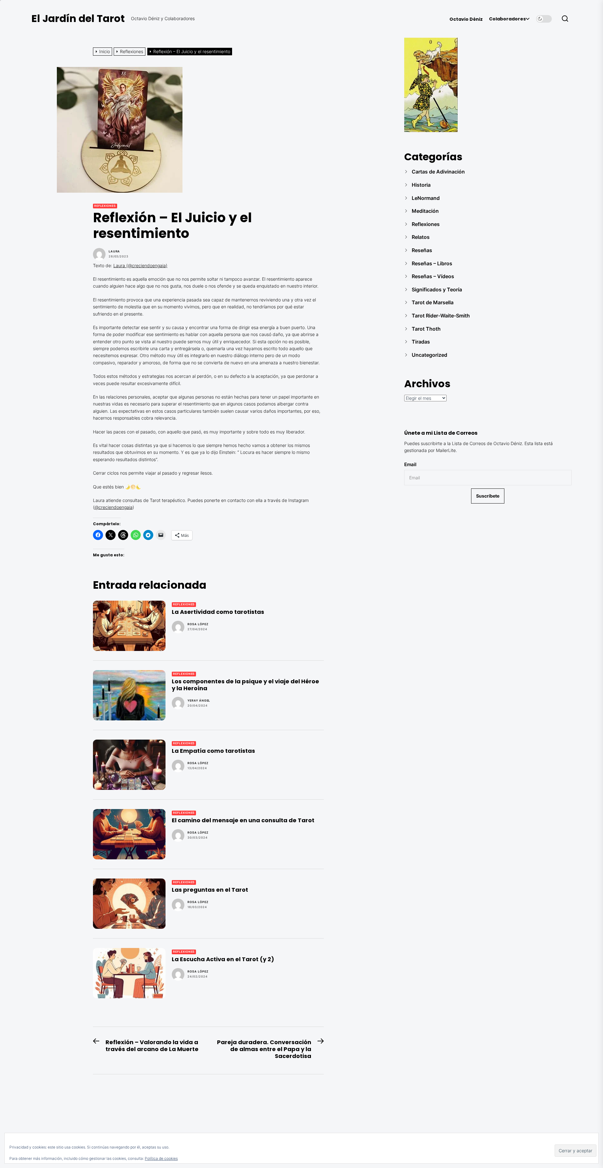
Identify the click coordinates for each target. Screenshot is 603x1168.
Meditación (425, 211)
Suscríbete (487, 496)
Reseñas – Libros (432, 263)
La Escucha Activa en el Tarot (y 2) (223, 959)
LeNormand (426, 198)
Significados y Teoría (437, 289)
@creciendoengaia (114, 507)
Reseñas (422, 250)
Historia (421, 185)
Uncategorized (429, 355)
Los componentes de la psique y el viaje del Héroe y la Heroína (245, 684)
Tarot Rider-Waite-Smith (441, 315)
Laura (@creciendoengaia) (140, 265)
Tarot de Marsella (433, 302)
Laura (114, 251)
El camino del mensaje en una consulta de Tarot (243, 820)
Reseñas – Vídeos (433, 276)
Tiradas (421, 342)
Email (410, 464)
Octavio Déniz (466, 19)
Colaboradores (507, 19)
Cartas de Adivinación (438, 171)
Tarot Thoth (426, 329)
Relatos (421, 237)
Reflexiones (105, 205)
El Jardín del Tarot (78, 18)
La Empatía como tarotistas (213, 751)
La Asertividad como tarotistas (218, 612)
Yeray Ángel (198, 700)
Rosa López (197, 624)
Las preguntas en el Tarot (210, 890)
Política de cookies (161, 1158)
